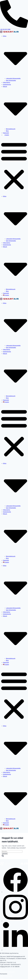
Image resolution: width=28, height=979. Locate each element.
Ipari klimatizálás (11, 80)
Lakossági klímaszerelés (13, 78)
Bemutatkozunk (10, 129)
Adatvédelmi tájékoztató (7, 972)
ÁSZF (1, 970)
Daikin (2, 978)
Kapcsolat (6, 133)
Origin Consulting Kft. (6, 976)
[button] (14, 165)
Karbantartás (7, 84)
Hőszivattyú (6, 82)
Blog (7, 131)
